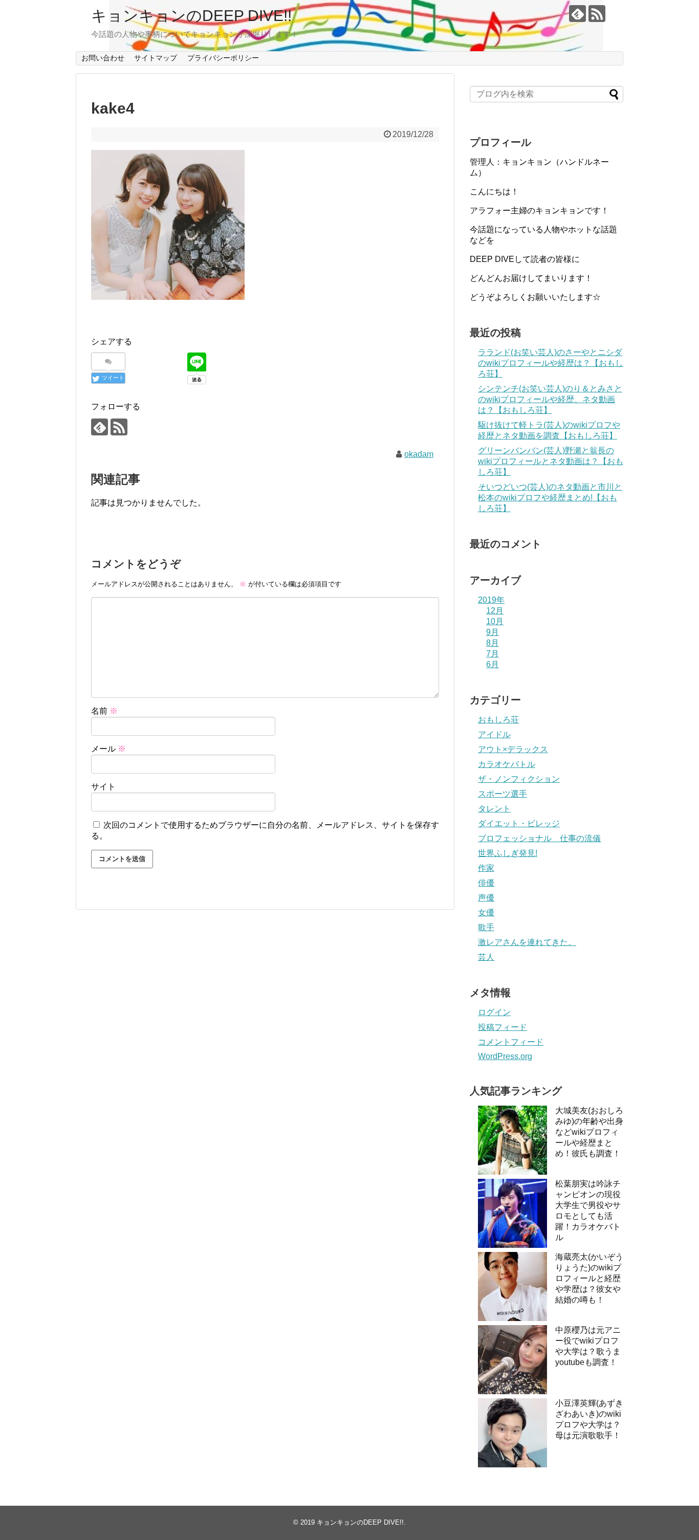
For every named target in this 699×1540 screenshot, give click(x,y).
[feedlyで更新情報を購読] (577, 13)
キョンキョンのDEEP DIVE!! (191, 15)
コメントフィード (510, 1042)
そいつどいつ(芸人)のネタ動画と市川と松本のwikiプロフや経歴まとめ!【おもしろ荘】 (550, 497)
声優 (486, 897)
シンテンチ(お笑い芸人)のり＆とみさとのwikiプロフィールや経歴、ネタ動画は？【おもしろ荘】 (550, 399)
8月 (492, 643)
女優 (486, 912)
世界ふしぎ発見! (507, 853)
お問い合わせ (102, 58)
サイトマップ (155, 58)
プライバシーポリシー (223, 58)
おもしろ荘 (498, 719)
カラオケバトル (506, 764)
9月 (492, 632)
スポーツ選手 (502, 793)
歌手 (486, 927)
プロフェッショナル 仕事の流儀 (539, 838)
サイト (103, 786)
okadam (418, 454)
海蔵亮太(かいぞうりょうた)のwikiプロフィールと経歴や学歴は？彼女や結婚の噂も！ (589, 1278)
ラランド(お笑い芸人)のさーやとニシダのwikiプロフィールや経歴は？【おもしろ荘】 (550, 363)
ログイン (494, 1012)
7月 (492, 653)
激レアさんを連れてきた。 (527, 942)
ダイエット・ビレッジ (519, 823)
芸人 (486, 957)
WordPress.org (505, 1056)
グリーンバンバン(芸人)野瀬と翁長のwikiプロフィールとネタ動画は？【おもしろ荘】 (550, 461)
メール (108, 748)
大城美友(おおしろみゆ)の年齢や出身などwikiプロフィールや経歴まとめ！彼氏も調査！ (589, 1132)
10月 (495, 621)
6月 (492, 664)
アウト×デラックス (513, 749)
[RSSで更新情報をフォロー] (596, 13)
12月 (495, 610)
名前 (104, 711)
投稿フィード (502, 1027)
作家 (486, 868)
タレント (494, 808)
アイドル (494, 734)
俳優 (486, 882)
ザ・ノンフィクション (519, 779)
